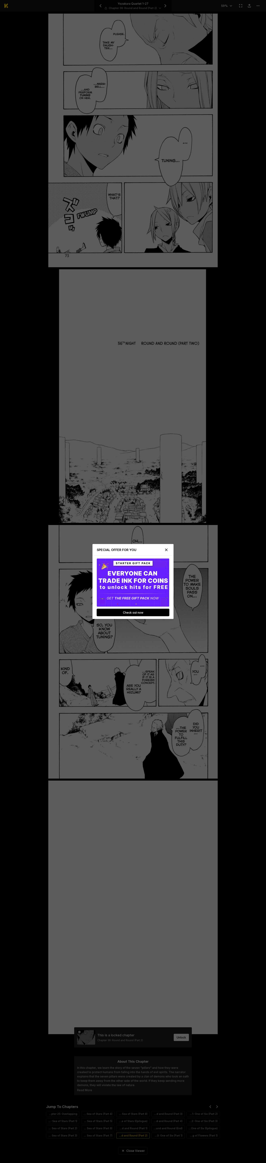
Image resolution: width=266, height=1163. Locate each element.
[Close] (166, 550)
